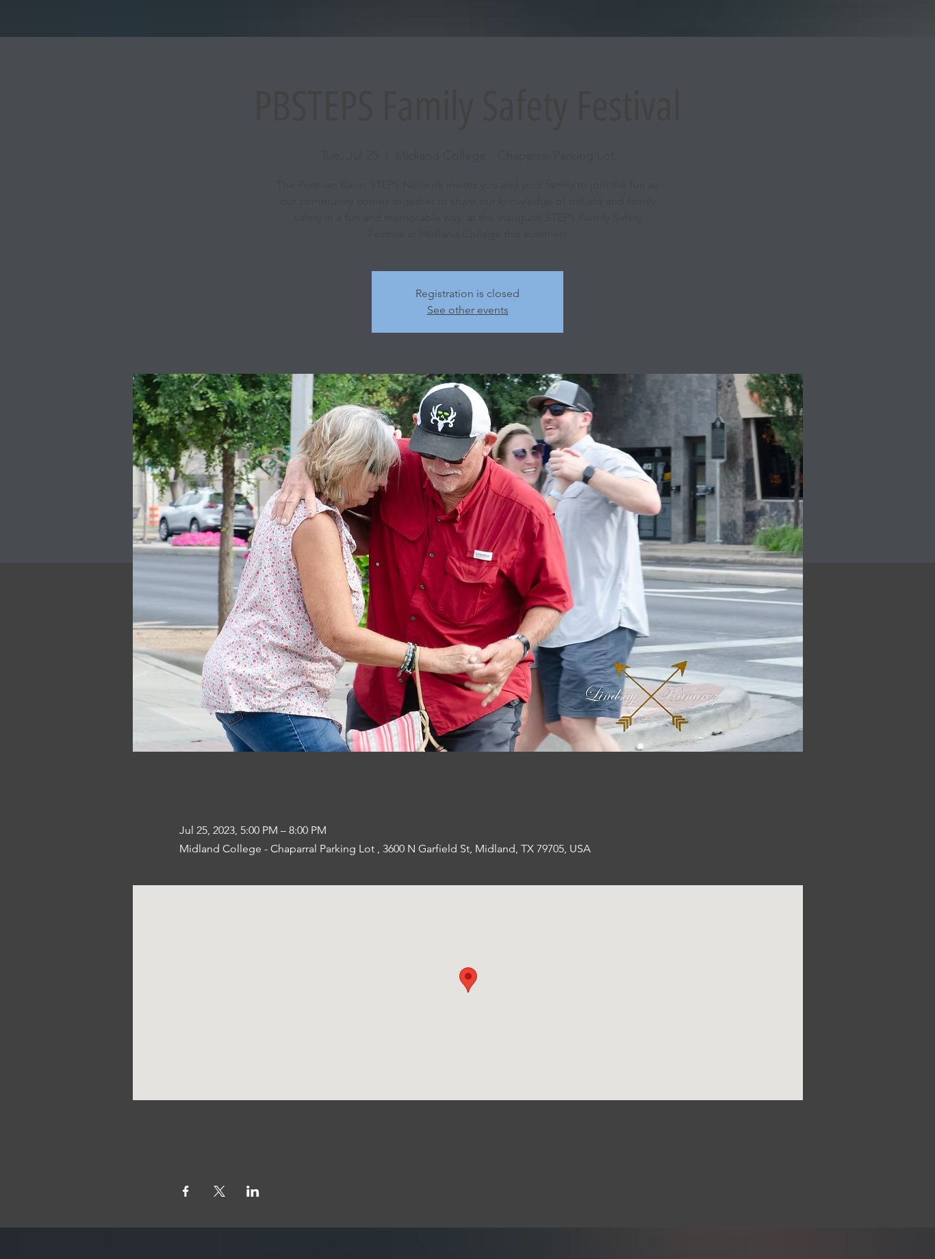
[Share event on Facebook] (185, 1191)
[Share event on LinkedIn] (252, 1191)
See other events (468, 309)
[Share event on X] (219, 1191)
